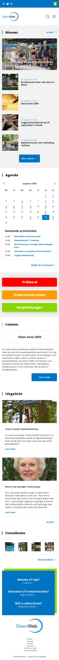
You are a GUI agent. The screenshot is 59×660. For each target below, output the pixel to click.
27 (31, 217)
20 (31, 212)
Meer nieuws (28, 158)
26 (22, 217)
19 (22, 212)
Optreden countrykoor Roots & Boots (32, 251)
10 (6, 207)
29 (46, 217)
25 (14, 217)
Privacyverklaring (30, 650)
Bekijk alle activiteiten (42, 265)
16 (53, 207)
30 (53, 217)
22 (46, 212)
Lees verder (44, 377)
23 (53, 212)
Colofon (30, 643)
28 (38, 217)
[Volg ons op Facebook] (3, 4)
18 (14, 212)
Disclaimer (30, 646)
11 (14, 207)
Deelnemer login (30, 648)
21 (38, 212)
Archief (50, 32)
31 (6, 223)
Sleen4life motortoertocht (27, 236)
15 (46, 207)
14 (38, 207)
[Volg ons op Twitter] (7, 4)
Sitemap (30, 641)
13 (31, 207)
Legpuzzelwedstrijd (24, 255)
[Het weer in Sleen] (11, 4)
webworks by (37, 656)
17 (6, 212)
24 (6, 217)
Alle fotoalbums (46, 559)
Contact (29, 639)
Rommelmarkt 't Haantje (26, 240)
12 (22, 207)
